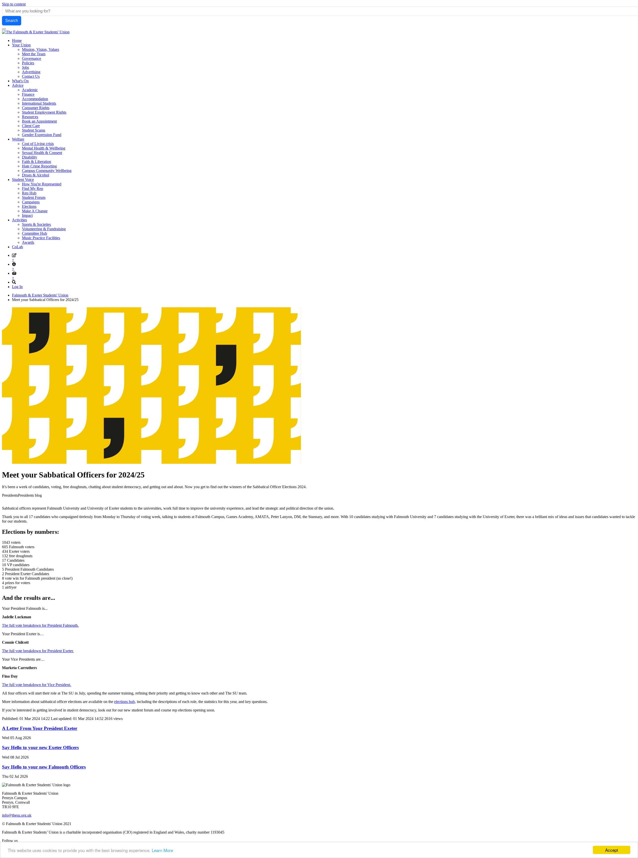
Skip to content (14, 4)
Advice (17, 85)
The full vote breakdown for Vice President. (36, 685)
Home (17, 40)
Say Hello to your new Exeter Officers (40, 747)
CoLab (17, 247)
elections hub (124, 702)
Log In (17, 287)
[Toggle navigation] (4, 29)
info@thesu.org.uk (16, 815)
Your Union (21, 45)
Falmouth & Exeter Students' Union (40, 295)
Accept (611, 850)
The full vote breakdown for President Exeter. (38, 651)
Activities (19, 220)
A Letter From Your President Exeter (39, 728)
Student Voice (23, 179)
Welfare (18, 139)
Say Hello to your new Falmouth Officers (44, 767)
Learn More (162, 850)
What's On (20, 81)
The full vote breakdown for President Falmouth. (40, 625)
